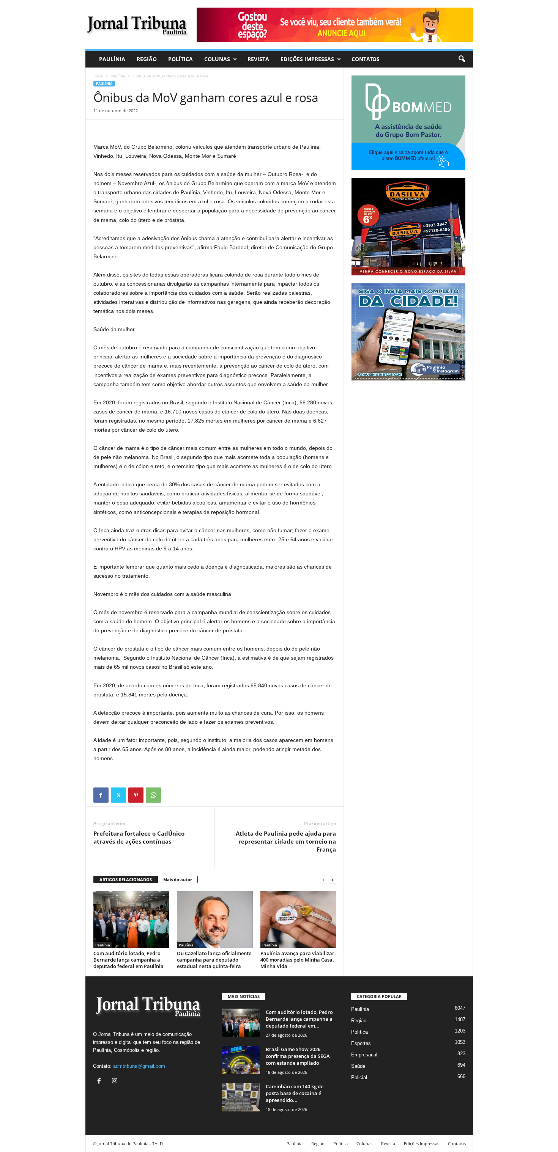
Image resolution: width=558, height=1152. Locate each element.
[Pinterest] (135, 795)
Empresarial (364, 1055)
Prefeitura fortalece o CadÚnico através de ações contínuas (138, 837)
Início (98, 76)
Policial (359, 1077)
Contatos (366, 59)
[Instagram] (116, 1081)
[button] (461, 59)
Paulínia (112, 59)
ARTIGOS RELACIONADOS (125, 879)
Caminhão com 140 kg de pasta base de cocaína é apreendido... (294, 1093)
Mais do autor (177, 879)
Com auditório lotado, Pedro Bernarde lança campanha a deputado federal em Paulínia (128, 960)
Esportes (361, 1043)
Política (180, 59)
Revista (258, 59)
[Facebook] (101, 795)
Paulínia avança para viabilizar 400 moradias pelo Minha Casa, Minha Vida (297, 960)
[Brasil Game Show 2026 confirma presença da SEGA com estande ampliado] (241, 1060)
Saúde (358, 1066)
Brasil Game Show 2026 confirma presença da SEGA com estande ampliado (298, 1056)
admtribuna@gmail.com (139, 1066)
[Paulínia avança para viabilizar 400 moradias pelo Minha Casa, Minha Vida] (298, 919)
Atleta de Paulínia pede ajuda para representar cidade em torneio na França (286, 841)
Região (147, 59)
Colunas (217, 59)
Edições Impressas (307, 59)
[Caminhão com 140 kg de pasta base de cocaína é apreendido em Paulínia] (241, 1097)
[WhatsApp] (153, 795)
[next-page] (332, 880)
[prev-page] (323, 880)
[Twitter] (118, 795)
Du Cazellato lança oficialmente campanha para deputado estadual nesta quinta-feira (214, 960)
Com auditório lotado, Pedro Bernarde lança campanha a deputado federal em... (299, 1019)
